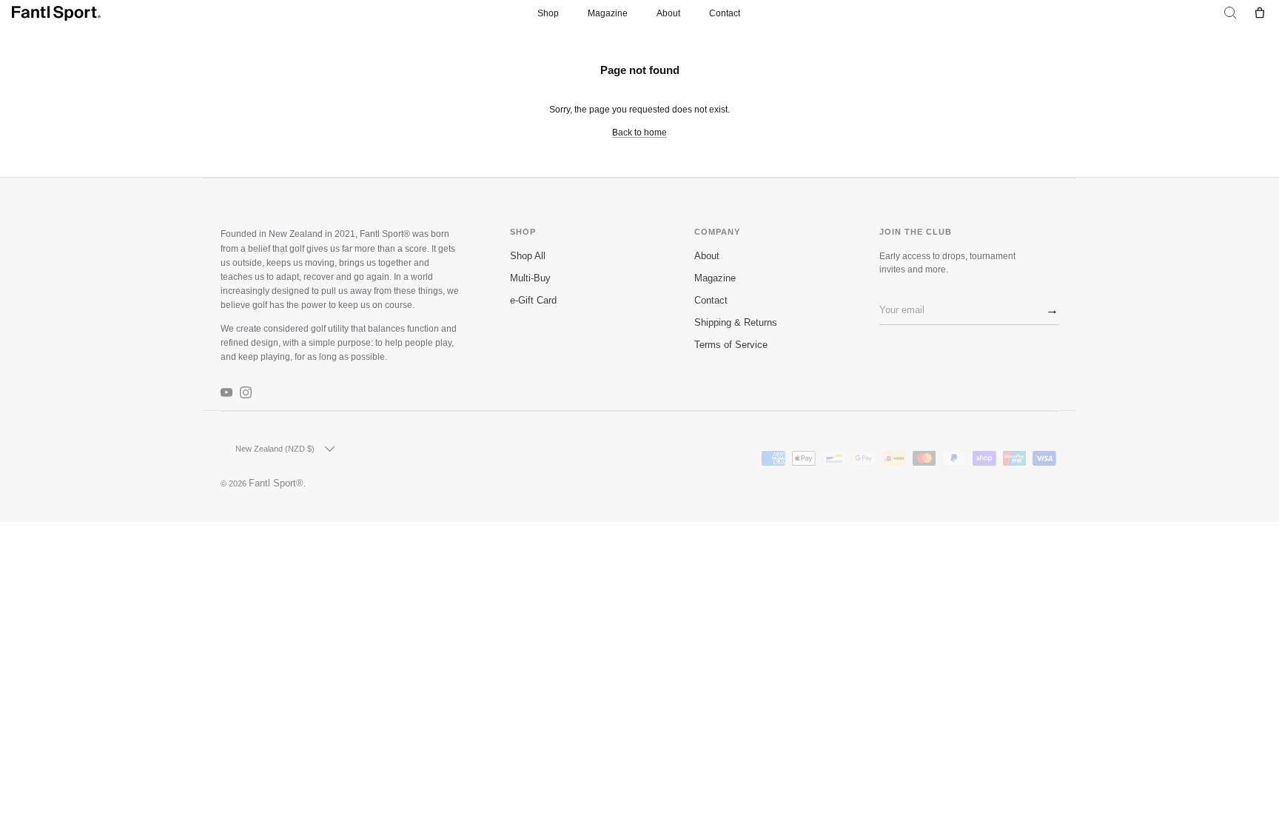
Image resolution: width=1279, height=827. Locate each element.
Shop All (527, 256)
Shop (548, 13)
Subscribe (1046, 311)
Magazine (608, 13)
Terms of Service (731, 345)
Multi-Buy (530, 278)
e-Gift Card (533, 300)
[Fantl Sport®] (56, 13)
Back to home (639, 132)
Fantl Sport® (276, 483)
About (668, 13)
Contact (724, 13)
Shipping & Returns (735, 323)
